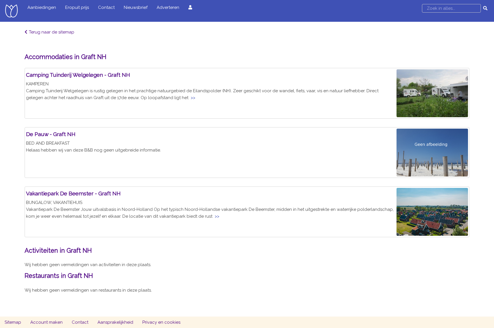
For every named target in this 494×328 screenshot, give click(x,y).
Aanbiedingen (41, 7)
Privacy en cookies (161, 322)
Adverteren (168, 7)
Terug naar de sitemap (51, 32)
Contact (106, 7)
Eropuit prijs (77, 7)
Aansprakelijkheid (115, 322)
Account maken (46, 322)
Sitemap (13, 322)
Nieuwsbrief (136, 7)
